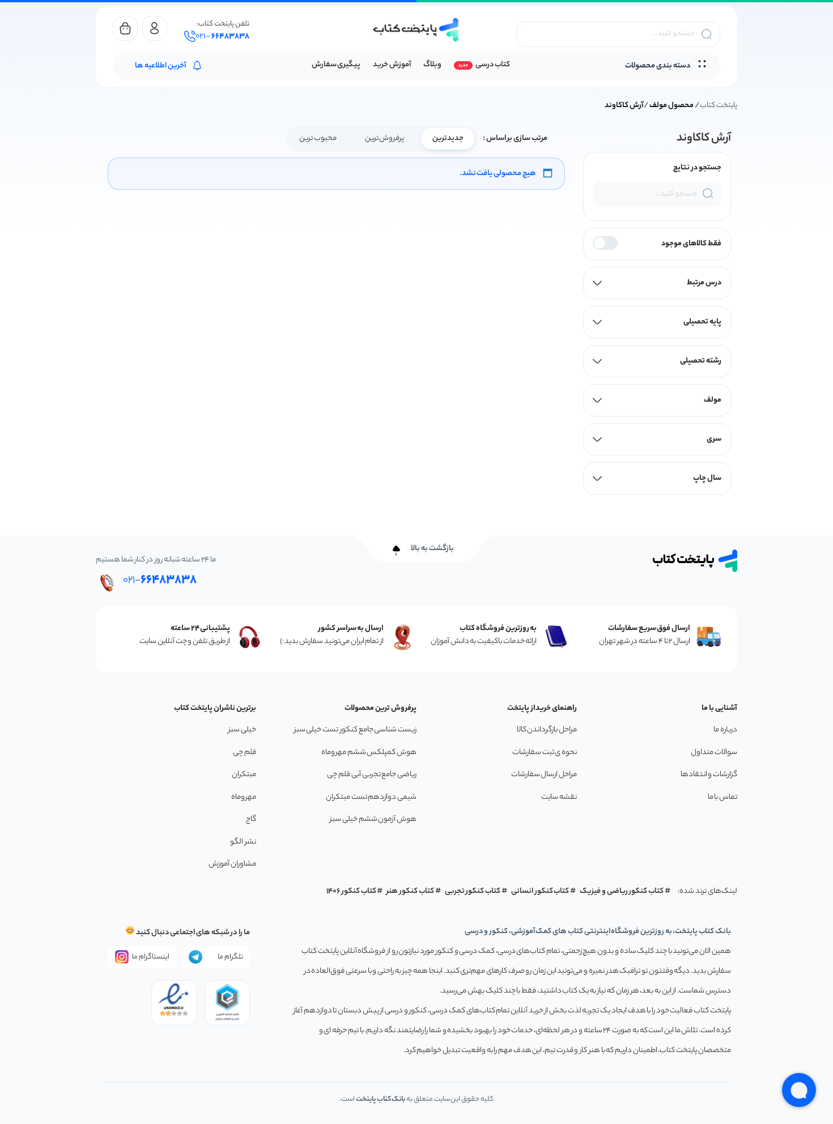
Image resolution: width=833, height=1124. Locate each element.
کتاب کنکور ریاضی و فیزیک (622, 891)
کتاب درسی (492, 64)
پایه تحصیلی (702, 322)
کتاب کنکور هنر (410, 891)
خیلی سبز (242, 729)
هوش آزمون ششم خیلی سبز (373, 819)
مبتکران (244, 774)
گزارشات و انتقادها (709, 774)
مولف (712, 400)
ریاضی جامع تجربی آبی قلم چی (371, 774)
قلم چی (244, 752)
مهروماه (243, 797)
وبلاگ (432, 64)
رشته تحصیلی (700, 361)
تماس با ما (722, 797)
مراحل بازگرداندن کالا (547, 729)
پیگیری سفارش (336, 64)
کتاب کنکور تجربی (473, 891)
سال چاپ (707, 478)
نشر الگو (243, 842)
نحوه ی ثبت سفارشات (544, 752)
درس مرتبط (704, 282)
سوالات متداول (714, 752)
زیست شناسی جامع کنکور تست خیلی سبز (355, 729)
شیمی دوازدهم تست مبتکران (371, 797)
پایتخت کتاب (718, 105)
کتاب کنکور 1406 (351, 891)
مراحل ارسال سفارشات (544, 774)
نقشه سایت (559, 797)
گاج (251, 819)
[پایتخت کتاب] (416, 29)
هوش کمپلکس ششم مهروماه (368, 752)
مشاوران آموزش (232, 864)
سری (714, 439)
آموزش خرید (392, 64)
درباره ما (725, 729)
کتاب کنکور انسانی (540, 891)
